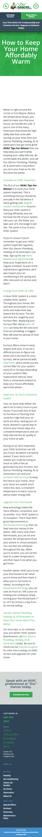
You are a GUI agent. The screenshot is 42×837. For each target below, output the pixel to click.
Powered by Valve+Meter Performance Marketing (21, 832)
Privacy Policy (21, 830)
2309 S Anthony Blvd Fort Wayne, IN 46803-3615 (11, 738)
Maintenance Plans (9, 816)
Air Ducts (7, 789)
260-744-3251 (6, 6)
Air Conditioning (10, 779)
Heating (7, 775)
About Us (7, 796)
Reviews (7, 808)
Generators (8, 792)
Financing (7, 812)
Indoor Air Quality (8, 783)
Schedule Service (10, 16)
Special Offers (9, 804)
